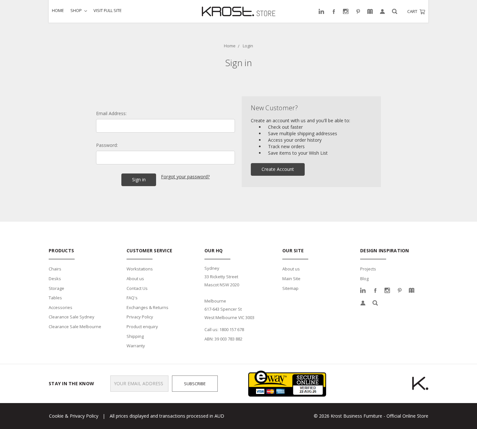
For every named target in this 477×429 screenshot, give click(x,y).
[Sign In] (382, 11)
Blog (364, 278)
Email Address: (111, 113)
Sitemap (290, 288)
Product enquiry (142, 326)
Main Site (291, 278)
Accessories (60, 307)
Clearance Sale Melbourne (75, 326)
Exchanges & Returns (147, 307)
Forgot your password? (185, 176)
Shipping (135, 336)
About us (135, 278)
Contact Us (137, 288)
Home (58, 10)
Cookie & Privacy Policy (73, 416)
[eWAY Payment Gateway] (287, 383)
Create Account (278, 169)
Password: (107, 145)
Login (248, 46)
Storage (56, 288)
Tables (55, 298)
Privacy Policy (140, 317)
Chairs (55, 269)
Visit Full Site (107, 10)
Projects (368, 269)
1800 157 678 (231, 329)
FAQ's (132, 298)
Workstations (140, 269)
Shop (76, 10)
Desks (55, 278)
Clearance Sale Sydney (71, 317)
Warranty (136, 346)
